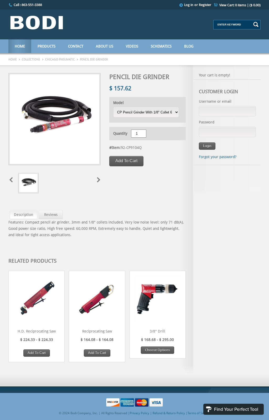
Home (20, 46)
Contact (75, 46)
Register (205, 5)
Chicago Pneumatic (60, 59)
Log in (188, 5)
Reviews (51, 214)
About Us (104, 46)
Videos (132, 46)
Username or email (215, 101)
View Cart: (240, 5)
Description (23, 214)
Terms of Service (199, 413)
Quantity (120, 133)
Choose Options (157, 350)
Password (206, 122)
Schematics (161, 46)
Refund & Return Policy (169, 413)
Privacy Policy (139, 413)
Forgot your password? (217, 157)
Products (46, 46)
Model (118, 103)
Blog (189, 46)
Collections (31, 59)
